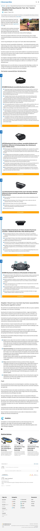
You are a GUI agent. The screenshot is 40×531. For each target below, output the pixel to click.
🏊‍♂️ (20, 501)
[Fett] (6, 470)
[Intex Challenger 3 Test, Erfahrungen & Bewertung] (6, 443)
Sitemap (32, 505)
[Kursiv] (7, 470)
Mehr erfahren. (18, 16)
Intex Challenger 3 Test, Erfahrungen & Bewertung (6, 448)
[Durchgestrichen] (10, 470)
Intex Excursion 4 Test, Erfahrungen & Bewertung (33, 448)
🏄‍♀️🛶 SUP (22, 503)
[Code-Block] (16, 470)
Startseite (3, 5)
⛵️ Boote (8, 5)
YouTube (3, 504)
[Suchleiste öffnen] (36, 2)
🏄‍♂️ (20, 505)
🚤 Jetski (13, 503)
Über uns (33, 501)
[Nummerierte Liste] (12, 470)
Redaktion (8, 418)
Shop (32, 499)
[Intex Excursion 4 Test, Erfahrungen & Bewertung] (33, 443)
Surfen (23, 505)
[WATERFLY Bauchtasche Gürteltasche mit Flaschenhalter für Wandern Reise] (20, 266)
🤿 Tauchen (22, 507)
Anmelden (36, 463)
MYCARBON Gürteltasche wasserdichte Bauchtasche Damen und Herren (18, 87)
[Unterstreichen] (9, 470)
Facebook (4, 513)
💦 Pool (13, 507)
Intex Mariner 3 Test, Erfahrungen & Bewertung (19, 448)
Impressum (31, 523)
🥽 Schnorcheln (23, 499)
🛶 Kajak (13, 505)
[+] (20, 470)
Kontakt (32, 503)
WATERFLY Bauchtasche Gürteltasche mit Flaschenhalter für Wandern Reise (19, 272)
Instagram (4, 508)
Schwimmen (24, 501)
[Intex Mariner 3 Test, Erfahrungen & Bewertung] (20, 443)
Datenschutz (36, 523)
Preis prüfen (21, 125)
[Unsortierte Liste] (13, 470)
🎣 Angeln (14, 499)
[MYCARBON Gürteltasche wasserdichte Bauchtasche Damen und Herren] (20, 80)
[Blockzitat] (15, 470)
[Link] (17, 470)
